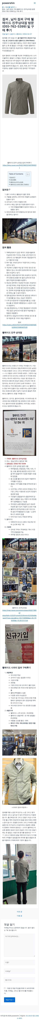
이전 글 (19, 912)
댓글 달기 (5, 34)
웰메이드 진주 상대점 (16, 182)
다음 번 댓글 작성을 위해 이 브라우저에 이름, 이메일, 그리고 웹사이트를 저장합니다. (19, 990)
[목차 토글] (26, 174)
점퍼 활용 (13, 180)
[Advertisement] (19, 139)
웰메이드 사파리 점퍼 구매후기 (20, 184)
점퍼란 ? (12, 177)
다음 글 (19, 916)
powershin (8, 3)
